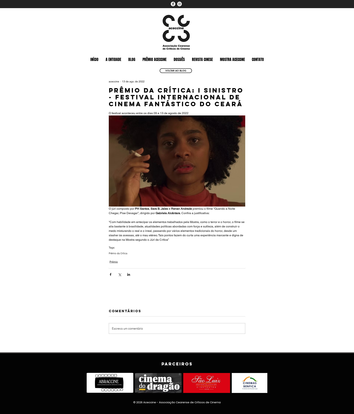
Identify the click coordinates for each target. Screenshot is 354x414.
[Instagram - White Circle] (179, 4)
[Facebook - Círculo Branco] (173, 4)
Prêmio (114, 261)
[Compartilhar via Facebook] (110, 274)
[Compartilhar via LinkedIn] (128, 274)
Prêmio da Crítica (118, 253)
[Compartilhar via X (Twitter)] (119, 274)
